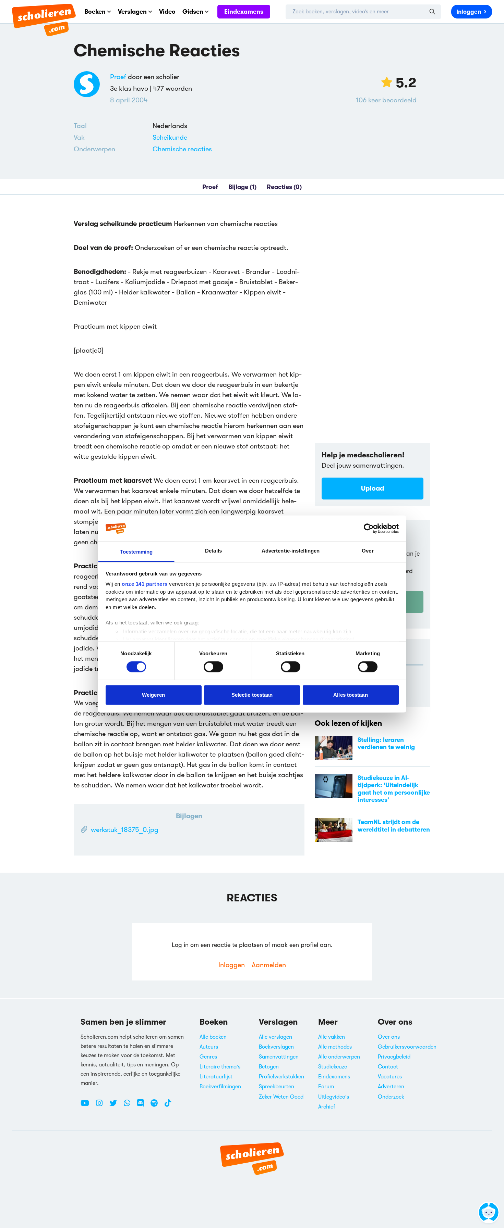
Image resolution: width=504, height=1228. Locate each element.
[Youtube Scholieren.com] (87, 1105)
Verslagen (132, 11)
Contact (388, 1067)
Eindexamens (243, 11)
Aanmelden (269, 965)
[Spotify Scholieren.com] (157, 1105)
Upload (372, 488)
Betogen (269, 1067)
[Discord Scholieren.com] (143, 1105)
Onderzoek (391, 1097)
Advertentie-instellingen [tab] (291, 551)
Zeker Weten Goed (281, 1097)
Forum (326, 1087)
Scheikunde (170, 137)
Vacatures (390, 1077)
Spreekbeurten (276, 1087)
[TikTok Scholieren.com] (168, 1105)
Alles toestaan (350, 695)
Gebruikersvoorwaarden (407, 1047)
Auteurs (209, 1047)
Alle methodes (335, 1047)
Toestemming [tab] (136, 552)
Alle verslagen (275, 1037)
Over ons (389, 1037)
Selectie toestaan (252, 695)
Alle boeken (213, 1037)
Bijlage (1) (242, 186)
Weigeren (153, 695)
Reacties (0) (284, 186)
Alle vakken (331, 1037)
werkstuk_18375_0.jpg (124, 830)
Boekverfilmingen (220, 1087)
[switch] (213, 666)
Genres (208, 1057)
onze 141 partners (145, 584)
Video (167, 11)
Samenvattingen (279, 1057)
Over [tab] (367, 551)
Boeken (95, 11)
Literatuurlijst (216, 1077)
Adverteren (391, 1087)
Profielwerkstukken (281, 1077)
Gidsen (192, 11)
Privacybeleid (394, 1057)
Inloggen (468, 12)
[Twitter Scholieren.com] (115, 1105)
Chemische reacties (182, 149)
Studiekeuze (332, 1067)
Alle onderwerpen (339, 1057)
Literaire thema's (220, 1067)
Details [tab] (213, 551)
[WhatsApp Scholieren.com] (129, 1105)
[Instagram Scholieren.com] (102, 1105)
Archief (326, 1107)
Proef (118, 77)
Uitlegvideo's (333, 1097)
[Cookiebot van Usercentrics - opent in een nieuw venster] (369, 528)
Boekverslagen (276, 1047)
